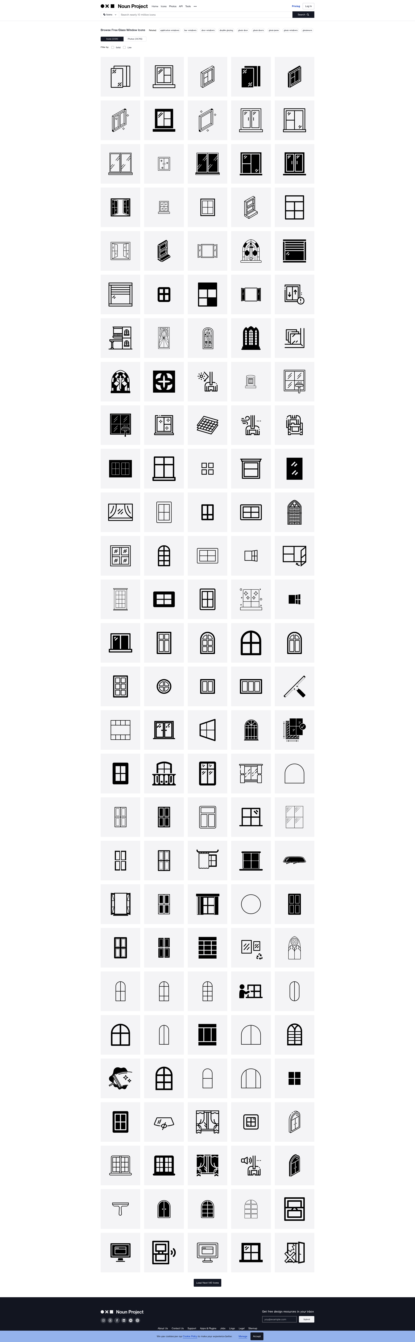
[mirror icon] (294, 468)
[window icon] (164, 468)
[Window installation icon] (294, 730)
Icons (163, 6)
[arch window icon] (120, 991)
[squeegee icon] (294, 686)
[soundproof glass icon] (251, 1165)
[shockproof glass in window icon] (164, 425)
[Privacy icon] (164, 1122)
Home (155, 6)
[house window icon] (207, 773)
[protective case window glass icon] (294, 425)
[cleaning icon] (120, 1078)
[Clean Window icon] (251, 599)
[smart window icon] (164, 1252)
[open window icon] (251, 556)
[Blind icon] (207, 860)
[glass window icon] (164, 77)
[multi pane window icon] (120, 730)
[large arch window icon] (251, 1035)
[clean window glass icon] (294, 381)
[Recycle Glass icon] (251, 948)
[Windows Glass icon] (120, 164)
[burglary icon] (294, 1252)
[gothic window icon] (294, 948)
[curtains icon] (207, 1122)
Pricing (296, 6)
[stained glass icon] (294, 512)
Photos (172, 6)
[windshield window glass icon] (251, 425)
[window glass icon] (120, 77)
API (181, 6)
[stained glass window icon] (164, 338)
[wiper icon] (120, 1209)
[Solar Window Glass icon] (207, 425)
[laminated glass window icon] (294, 338)
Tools (188, 6)
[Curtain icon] (207, 904)
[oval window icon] (294, 991)
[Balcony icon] (164, 773)
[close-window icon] (294, 556)
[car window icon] (294, 860)
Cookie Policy (190, 1336)
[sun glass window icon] (207, 381)
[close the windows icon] (294, 1209)
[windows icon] (120, 468)
